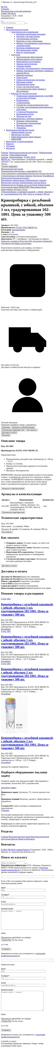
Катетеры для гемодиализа (28, 36)
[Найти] (26, 23)
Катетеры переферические (27, 48)
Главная (9, 27)
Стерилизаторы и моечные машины (27, 119)
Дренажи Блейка (23, 66)
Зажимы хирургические (26, 64)
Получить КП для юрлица (31, 241)
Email (3, 902)
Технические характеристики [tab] (13, 430)
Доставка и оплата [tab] (9, 433)
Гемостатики (22, 77)
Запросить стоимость (10, 241)
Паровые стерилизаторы (27, 121)
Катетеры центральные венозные (30, 34)
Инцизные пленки (24, 82)
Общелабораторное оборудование (26, 137)
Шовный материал (24, 75)
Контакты (10, 148)
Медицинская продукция (17, 30)
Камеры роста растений (27, 185)
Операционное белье (25, 84)
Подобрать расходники (21, 243)
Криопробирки (16, 157)
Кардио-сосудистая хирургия (24, 93)
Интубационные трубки (26, 50)
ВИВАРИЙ (16, 139)
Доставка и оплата (9, 566)
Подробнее (6, 629)
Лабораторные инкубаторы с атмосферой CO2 (21, 171)
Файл (3, 933)
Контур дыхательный (25, 52)
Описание (6, 435)
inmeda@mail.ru (23, 850)
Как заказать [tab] (32, 430)
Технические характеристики (13, 512)
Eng (5, 7)
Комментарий (7, 909)
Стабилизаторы (23, 103)
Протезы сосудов (23, 116)
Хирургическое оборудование (29, 57)
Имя (3, 888)
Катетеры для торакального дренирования (34, 68)
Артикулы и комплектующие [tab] (23, 427)
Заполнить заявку (8, 788)
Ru (2, 7)
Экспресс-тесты (21, 189)
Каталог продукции (9, 166)
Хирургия (15, 55)
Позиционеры (22, 100)
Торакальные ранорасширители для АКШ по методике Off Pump (34, 97)
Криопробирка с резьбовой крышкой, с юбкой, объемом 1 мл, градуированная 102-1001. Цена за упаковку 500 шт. (27, 609)
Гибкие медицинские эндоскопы (30, 80)
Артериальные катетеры (27, 39)
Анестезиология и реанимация (24, 32)
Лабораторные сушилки (35, 180)
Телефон (5, 895)
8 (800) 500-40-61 (8, 13)
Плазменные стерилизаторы (28, 123)
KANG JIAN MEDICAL (26, 227)
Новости (10, 144)
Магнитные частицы (20, 135)
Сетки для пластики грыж (27, 87)
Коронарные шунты (25, 114)
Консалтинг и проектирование (19, 141)
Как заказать (7, 532)
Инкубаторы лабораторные (13, 180)
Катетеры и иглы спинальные (29, 41)
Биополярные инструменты (28, 61)
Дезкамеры (21, 128)
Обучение (10, 146)
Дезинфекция (48, 176)
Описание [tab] (6, 427)
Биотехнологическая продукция (20, 130)
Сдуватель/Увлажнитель (26, 112)
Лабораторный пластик (21, 132)
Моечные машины (24, 125)
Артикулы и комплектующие (13, 489)
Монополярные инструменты (29, 59)
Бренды (14, 839)
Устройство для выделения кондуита (32, 105)
